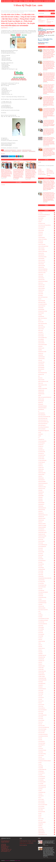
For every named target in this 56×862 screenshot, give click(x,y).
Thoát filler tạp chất (46, 534)
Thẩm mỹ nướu (46, 506)
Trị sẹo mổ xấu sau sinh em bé (46, 736)
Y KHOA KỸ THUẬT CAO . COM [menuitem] (28, 3)
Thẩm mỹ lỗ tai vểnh (46, 488)
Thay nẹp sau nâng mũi (46, 527)
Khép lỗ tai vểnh (46, 328)
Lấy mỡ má (46, 349)
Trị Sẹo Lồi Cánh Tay (46, 708)
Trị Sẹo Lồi (46, 702)
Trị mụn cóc (46, 644)
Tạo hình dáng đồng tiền (46, 441)
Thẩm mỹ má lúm (46, 492)
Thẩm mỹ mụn (46, 500)
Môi (46, 376)
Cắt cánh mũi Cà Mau (46, 223)
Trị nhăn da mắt (46, 667)
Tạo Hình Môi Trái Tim (46, 455)
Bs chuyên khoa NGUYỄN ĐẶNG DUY (10, 150)
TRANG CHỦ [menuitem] (15, 1)
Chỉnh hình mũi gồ (46, 277)
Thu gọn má (46, 557)
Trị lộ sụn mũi (46, 630)
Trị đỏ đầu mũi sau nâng (46, 597)
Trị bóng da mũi (46, 576)
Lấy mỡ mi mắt (46, 355)
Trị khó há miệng (46, 627)
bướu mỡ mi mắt (46, 218)
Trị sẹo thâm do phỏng (46, 753)
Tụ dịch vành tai (46, 795)
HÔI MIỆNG (48, 175)
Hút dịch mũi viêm (46, 316)
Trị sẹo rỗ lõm (46, 748)
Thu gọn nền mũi (46, 567)
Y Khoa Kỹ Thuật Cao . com (28, 5)
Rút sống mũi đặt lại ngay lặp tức (46, 430)
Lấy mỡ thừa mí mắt (46, 358)
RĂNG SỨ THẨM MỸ (50, 171)
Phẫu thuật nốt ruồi (46, 413)
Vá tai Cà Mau (46, 809)
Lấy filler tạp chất (46, 348)
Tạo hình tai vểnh (46, 456)
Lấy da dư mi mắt (46, 341)
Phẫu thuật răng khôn (46, 414)
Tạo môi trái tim (46, 467)
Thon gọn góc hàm (46, 537)
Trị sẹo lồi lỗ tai (46, 711)
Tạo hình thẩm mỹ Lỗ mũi (46, 460)
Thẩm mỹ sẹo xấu (46, 516)
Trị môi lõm (46, 639)
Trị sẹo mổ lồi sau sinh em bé (46, 734)
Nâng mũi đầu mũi (46, 390)
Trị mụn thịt (46, 646)
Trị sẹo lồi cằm (46, 706)
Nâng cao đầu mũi (46, 379)
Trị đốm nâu (46, 604)
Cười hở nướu (46, 291)
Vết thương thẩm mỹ (46, 811)
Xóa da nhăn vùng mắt (46, 822)
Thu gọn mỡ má (46, 558)
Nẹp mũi (46, 395)
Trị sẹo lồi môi (46, 716)
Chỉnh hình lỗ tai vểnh (46, 272)
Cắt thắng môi (46, 242)
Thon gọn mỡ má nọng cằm (46, 544)
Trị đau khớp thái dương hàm (46, 592)
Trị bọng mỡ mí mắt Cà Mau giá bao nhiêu (46, 578)
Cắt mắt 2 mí (46, 235)
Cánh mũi (46, 221)
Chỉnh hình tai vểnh (46, 284)
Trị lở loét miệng (46, 629)
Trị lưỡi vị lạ (46, 637)
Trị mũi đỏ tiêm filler (46, 641)
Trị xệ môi (46, 790)
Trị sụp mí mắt (46, 767)
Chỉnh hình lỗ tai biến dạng (46, 270)
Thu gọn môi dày (46, 564)
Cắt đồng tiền (46, 233)
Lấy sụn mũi (46, 360)
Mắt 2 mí (46, 370)
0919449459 (31, 843)
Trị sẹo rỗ (46, 746)
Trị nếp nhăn (46, 653)
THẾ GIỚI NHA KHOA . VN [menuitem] (38, 1)
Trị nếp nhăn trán (24, 151)
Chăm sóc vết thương (46, 244)
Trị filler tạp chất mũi (46, 607)
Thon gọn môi (46, 548)
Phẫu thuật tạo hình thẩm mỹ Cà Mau (46, 416)
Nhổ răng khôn (46, 404)
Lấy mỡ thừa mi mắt (46, 356)
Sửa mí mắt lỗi (46, 434)
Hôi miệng (46, 314)
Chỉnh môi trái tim (46, 290)
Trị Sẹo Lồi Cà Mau (46, 704)
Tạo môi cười (46, 465)
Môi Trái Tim (46, 377)
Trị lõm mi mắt (46, 636)
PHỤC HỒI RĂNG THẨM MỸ (50, 174)
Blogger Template (17, 860)
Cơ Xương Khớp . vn (41, 21)
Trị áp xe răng (46, 574)
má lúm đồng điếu (46, 367)
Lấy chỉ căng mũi (46, 335)
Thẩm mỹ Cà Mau (46, 469)
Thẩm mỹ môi (46, 497)
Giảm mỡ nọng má (46, 309)
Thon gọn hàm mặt (46, 541)
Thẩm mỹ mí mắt (46, 495)
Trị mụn (46, 643)
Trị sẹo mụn (46, 739)
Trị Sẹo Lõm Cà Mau (46, 725)
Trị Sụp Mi (46, 762)
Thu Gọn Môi (46, 562)
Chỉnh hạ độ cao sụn (46, 262)
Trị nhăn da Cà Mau (46, 665)
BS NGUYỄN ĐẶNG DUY (5, 840)
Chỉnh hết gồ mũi (46, 263)
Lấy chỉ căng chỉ (46, 334)
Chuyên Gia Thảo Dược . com (6, 849)
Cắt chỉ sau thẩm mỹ (46, 226)
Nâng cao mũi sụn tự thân (46, 384)
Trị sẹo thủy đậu (46, 755)
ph (46, 411)
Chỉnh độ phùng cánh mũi (46, 256)
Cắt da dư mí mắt (46, 230)
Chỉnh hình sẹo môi (46, 279)
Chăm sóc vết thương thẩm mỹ (46, 246)
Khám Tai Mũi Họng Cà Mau (46, 323)
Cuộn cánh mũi (46, 293)
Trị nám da (46, 650)
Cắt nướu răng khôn (46, 237)
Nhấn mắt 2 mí (46, 402)
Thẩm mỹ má (46, 490)
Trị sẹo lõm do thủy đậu (46, 729)
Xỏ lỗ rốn (46, 815)
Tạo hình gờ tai (46, 444)
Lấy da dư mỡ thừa (46, 342)
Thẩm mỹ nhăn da (46, 504)
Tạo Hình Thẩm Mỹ (46, 458)
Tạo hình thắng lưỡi (46, 462)
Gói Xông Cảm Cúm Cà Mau (46, 311)
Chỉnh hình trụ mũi (46, 286)
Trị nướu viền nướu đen (46, 688)
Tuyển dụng (49, 22)
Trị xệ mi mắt (46, 788)
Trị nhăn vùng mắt (46, 672)
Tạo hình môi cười (46, 449)
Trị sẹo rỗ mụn (46, 751)
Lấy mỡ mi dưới (46, 353)
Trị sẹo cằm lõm (46, 697)
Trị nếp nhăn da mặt (46, 657)
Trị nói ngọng (46, 681)
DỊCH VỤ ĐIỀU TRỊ (49, 170)
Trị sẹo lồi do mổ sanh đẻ (46, 709)
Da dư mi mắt (46, 295)
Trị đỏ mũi (46, 599)
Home (2, 10)
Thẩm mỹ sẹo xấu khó (46, 518)
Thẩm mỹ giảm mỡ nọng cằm (46, 483)
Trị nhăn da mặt (46, 669)
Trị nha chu (46, 662)
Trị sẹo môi (46, 737)
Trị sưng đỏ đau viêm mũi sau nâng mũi (46, 760)
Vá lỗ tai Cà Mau (46, 799)
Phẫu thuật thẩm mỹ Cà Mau (6, 151)
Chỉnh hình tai (46, 283)
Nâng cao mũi (46, 383)
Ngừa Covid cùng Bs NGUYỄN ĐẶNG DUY (46, 397)
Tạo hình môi (46, 448)
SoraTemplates (7, 860)
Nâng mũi (46, 386)
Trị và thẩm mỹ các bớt (46, 785)
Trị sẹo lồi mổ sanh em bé (46, 715)
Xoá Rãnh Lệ (46, 825)
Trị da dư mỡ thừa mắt (46, 586)
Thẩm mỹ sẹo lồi (46, 513)
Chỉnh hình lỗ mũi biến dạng (46, 269)
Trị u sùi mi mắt (46, 783)
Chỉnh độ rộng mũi (46, 258)
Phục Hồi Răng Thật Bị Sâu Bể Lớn (46, 427)
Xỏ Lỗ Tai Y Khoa (46, 818)
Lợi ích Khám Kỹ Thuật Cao (50, 20)
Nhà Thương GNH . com (5, 851)
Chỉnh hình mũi (46, 276)
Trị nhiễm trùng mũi (46, 676)
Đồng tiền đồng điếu (46, 300)
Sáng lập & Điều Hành (5, 842)
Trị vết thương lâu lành (46, 787)
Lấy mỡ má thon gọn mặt (46, 351)
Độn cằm (46, 298)
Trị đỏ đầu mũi (46, 595)
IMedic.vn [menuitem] (21, 1)
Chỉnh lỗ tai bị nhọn (46, 288)
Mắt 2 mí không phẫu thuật (46, 372)
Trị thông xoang (46, 771)
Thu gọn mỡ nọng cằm (46, 560)
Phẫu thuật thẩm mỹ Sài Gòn (46, 423)
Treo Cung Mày (46, 572)
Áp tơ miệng (46, 212)
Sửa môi (46, 435)
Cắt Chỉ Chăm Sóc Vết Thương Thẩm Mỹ (46, 225)
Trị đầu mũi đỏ (46, 593)
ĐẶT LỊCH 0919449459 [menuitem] (8, 1)
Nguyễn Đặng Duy (4, 27)
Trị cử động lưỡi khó (46, 581)
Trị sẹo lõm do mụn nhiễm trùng (46, 727)
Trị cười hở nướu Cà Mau (46, 585)
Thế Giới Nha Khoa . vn (5, 846)
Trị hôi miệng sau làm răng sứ (46, 620)
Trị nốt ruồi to (46, 685)
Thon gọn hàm (46, 539)
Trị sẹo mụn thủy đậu (46, 743)
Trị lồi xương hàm (46, 634)
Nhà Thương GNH (46, 400)
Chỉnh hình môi (46, 274)
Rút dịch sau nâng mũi (46, 428)
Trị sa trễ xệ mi (46, 692)
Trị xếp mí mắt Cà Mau (46, 792)
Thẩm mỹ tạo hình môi (46, 523)
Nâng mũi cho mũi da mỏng (46, 388)
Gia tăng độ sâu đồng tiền (46, 304)
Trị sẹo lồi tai (46, 722)
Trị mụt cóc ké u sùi (46, 648)
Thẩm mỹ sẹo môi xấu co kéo (46, 514)
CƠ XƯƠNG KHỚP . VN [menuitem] (48, 1)
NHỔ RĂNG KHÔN (41, 171)
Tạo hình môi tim (46, 453)
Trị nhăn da (46, 664)
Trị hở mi (46, 613)
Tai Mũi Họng (3, 844)
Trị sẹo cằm (46, 695)
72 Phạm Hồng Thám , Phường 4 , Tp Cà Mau (28, 840)
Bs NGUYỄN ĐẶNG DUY (46, 216)
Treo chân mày (46, 571)
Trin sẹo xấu (46, 794)
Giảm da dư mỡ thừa (46, 305)
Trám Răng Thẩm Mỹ (46, 569)
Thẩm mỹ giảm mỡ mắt (46, 481)
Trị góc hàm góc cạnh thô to (46, 609)
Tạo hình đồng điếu (46, 442)
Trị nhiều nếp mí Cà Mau (46, 678)
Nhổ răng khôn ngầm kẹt (46, 407)
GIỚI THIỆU (40, 170)
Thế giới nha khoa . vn (41, 20)
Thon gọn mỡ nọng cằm (46, 546)
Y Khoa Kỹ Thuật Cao (7, 10)
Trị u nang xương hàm (46, 781)
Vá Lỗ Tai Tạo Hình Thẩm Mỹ (46, 804)
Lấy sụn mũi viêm (46, 363)
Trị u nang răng (46, 780)
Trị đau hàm (46, 588)
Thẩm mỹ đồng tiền (46, 479)
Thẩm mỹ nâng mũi (46, 502)
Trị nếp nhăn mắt (46, 658)
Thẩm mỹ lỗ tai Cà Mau (46, 486)
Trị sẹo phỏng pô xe (46, 744)
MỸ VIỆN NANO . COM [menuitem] (28, 1)
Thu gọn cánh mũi (46, 551)
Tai (46, 437)
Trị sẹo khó (46, 699)
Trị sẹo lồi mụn (46, 718)
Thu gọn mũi (46, 565)
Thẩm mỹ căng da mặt (46, 472)
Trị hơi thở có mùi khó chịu (46, 623)
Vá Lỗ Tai (46, 797)
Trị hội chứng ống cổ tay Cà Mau (46, 618)
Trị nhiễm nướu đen (46, 674)
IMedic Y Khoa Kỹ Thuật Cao (26, 150)
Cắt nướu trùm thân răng (46, 239)
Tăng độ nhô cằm (46, 439)
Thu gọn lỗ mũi (46, 555)
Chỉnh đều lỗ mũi (46, 253)
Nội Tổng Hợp (3, 845)
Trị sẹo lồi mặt (46, 713)
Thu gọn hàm (46, 553)
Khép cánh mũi (46, 325)
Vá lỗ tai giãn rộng (46, 802)
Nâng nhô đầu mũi (46, 393)
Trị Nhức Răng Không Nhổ (46, 679)
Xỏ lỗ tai (46, 816)
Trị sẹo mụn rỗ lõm (46, 741)
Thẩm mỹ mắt (46, 493)
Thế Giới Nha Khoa (46, 528)
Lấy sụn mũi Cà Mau (46, 362)
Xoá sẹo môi (46, 827)
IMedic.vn (48, 169)
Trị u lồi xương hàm (46, 778)
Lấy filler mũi (46, 346)
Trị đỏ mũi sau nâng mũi (46, 600)
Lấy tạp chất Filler (46, 365)
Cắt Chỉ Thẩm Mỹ (46, 228)
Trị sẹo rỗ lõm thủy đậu (46, 750)
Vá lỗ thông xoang (46, 808)
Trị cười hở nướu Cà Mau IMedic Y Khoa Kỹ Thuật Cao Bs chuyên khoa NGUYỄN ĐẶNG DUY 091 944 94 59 (49, 842)
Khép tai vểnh (46, 330)
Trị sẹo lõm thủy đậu (46, 730)
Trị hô (46, 611)
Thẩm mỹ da (46, 476)
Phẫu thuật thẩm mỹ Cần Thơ (16, 151)
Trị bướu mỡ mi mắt (46, 579)
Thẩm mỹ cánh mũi (46, 474)
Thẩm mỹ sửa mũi (46, 520)
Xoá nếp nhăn (46, 823)
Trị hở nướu (46, 616)
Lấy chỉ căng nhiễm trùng (46, 337)
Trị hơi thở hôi (46, 625)
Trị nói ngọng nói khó (46, 683)
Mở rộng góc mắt (46, 374)
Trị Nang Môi (46, 651)
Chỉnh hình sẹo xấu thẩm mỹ (46, 281)
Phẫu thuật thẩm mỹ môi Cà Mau (46, 421)
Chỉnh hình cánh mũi (46, 265)
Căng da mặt (19, 150)
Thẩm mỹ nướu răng (46, 509)
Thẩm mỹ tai (46, 521)
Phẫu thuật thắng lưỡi (46, 425)
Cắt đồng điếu (46, 232)
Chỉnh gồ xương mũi (46, 260)
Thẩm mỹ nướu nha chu (46, 507)
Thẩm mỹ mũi (46, 499)
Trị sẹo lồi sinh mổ (46, 720)
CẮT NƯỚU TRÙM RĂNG (42, 174)
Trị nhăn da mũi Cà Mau (46, 671)
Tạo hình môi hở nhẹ (46, 451)
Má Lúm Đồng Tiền (46, 369)
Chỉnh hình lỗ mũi (46, 267)
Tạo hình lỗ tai (46, 446)
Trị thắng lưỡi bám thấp (46, 769)
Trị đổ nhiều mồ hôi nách (46, 602)
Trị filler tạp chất (46, 606)
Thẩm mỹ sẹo (46, 511)
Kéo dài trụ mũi (46, 321)
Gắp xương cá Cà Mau (46, 302)
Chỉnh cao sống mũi (46, 249)
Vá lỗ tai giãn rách (46, 801)
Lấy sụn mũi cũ (46, 332)
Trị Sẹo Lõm (46, 723)
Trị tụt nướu (46, 774)
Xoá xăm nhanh (46, 829)
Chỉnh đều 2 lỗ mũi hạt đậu (46, 251)
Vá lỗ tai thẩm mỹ (46, 806)
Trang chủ (39, 19)
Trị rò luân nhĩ (46, 690)
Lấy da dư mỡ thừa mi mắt (46, 344)
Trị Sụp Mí (46, 764)
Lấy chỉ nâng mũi (46, 339)
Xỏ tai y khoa (46, 820)
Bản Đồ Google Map (23, 845)
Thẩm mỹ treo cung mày (46, 525)
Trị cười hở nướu (46, 583)
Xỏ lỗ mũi (46, 813)
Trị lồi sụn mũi (46, 632)
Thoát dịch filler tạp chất (46, 532)
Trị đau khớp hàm (46, 590)
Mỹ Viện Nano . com (50, 21)
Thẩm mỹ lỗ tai (46, 485)
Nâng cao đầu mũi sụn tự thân (46, 381)
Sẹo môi (46, 432)
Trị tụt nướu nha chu (46, 776)
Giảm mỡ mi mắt (46, 307)
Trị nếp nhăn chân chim (46, 655)
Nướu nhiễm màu (46, 409)
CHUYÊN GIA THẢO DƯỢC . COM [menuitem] (15, 3)
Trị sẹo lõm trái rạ (46, 732)
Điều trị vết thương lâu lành (46, 297)
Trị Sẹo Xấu (46, 757)
